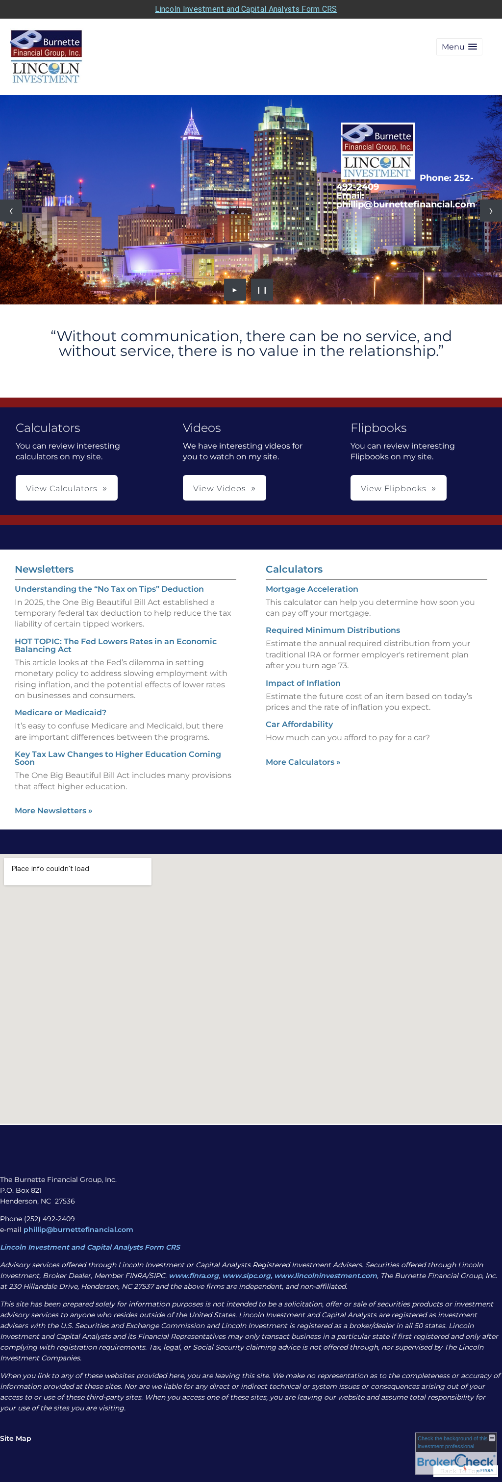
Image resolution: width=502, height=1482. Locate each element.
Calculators (294, 569)
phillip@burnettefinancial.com (78, 1229)
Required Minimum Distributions (333, 630)
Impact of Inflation (303, 683)
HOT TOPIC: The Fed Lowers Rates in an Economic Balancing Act (116, 645)
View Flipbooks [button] (394, 488)
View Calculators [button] (62, 488)
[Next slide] (491, 211)
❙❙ (262, 289)
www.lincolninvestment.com (325, 1275)
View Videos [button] (219, 488)
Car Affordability (299, 724)
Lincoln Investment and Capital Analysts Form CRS (246, 9)
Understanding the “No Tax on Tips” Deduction (109, 589)
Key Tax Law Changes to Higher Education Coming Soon (118, 758)
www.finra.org (194, 1275)
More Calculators (303, 762)
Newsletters (44, 569)
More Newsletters (54, 810)
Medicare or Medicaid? (60, 712)
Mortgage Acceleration (312, 589)
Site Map (15, 1438)
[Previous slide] (11, 211)
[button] (459, 46)
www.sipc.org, (247, 1275)
